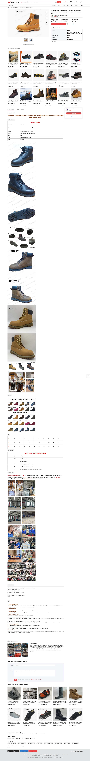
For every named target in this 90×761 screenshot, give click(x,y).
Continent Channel (57, 754)
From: (12, 665)
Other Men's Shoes (11, 738)
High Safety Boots (11, 745)
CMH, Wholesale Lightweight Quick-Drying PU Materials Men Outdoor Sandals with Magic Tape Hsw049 (45, 723)
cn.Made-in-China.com (55, 755)
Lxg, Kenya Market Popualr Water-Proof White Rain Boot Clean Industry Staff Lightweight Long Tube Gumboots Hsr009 (29, 702)
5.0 (69, 110)
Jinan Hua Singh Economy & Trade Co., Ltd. (61, 15)
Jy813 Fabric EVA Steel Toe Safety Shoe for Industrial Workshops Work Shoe (13, 64)
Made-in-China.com (40, 755)
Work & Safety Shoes (29, 7)
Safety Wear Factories (31, 743)
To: (12, 668)
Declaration (56, 757)
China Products (29, 754)
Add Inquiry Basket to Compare (28, 44)
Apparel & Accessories (14, 7)
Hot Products (24, 754)
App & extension (69, 5)
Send (15, 679)
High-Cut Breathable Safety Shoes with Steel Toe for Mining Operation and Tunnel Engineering (38, 101)
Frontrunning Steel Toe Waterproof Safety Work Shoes (76, 83)
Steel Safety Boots (67, 743)
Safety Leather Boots (58, 743)
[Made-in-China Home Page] (13, 2)
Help (64, 5)
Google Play (16, 751)
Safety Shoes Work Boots (48, 743)
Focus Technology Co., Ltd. (38, 757)
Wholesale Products (45, 754)
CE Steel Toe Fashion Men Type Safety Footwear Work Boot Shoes (63, 83)
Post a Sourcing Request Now (36, 679)
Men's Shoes (18, 738)
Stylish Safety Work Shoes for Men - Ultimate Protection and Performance (38, 83)
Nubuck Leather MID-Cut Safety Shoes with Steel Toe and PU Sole (51, 83)
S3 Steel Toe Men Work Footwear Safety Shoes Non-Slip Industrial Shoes (76, 101)
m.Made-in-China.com (47, 755)
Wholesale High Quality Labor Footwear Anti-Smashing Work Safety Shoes (76, 64)
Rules (82, 5)
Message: (11, 670)
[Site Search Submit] (59, 2)
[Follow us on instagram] (77, 751)
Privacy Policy (61, 757)
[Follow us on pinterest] (80, 751)
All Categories (11, 5)
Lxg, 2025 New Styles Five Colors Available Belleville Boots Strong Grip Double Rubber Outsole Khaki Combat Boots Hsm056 (75, 702)
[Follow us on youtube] (78, 751)
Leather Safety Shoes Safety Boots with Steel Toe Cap (38, 64)
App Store (10, 751)
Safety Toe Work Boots (75, 743)
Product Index (63, 754)
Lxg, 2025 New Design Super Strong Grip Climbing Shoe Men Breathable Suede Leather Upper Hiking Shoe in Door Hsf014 (45, 702)
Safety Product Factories (22, 743)
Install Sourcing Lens (33, 751)
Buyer (59, 5)
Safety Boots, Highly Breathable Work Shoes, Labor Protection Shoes (63, 64)
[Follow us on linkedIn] (81, 751)
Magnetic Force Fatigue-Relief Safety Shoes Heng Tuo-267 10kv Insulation (25, 83)
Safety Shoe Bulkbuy (19, 745)
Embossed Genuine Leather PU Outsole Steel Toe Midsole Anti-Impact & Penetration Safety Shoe (13, 83)
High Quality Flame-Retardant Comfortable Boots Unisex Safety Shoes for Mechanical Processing (63, 101)
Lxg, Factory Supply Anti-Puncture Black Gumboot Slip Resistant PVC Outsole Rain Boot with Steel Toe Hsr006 (60, 702)
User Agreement (50, 757)
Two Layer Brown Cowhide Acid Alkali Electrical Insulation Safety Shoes (13, 101)
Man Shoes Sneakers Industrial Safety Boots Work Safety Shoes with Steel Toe (25, 64)
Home (8, 7)
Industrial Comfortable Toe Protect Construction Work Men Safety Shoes (51, 64)
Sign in (81, 2)
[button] (56, 2)
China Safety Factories (12, 743)
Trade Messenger (24, 751)
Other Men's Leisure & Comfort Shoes (28, 738)
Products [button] (24, 2)
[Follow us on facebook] (74, 751)
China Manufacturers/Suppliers (36, 754)
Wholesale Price (51, 754)
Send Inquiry (58, 23)
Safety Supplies (39, 743)
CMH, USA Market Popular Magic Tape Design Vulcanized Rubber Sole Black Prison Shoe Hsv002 (29, 723)
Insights (67, 754)
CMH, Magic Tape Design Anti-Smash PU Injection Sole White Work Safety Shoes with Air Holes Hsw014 (14, 723)
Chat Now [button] (75, 24)
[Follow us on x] (75, 751)
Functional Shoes (21, 7)
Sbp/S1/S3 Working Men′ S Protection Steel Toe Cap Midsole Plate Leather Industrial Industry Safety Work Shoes (25, 101)
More (8, 747)
